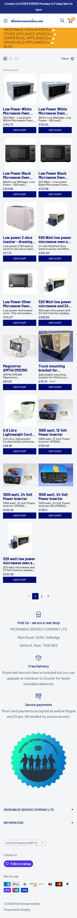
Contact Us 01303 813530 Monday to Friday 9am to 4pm (39, 6)
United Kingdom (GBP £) (21, 842)
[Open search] (62, 21)
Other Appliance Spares (26, 34)
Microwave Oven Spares (26, 29)
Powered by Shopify (17, 909)
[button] (5, 58)
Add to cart (19, 130)
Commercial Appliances (26, 38)
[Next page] (48, 596)
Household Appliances (25, 42)
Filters (65, 58)
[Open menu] (5, 20)
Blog (8, 46)
